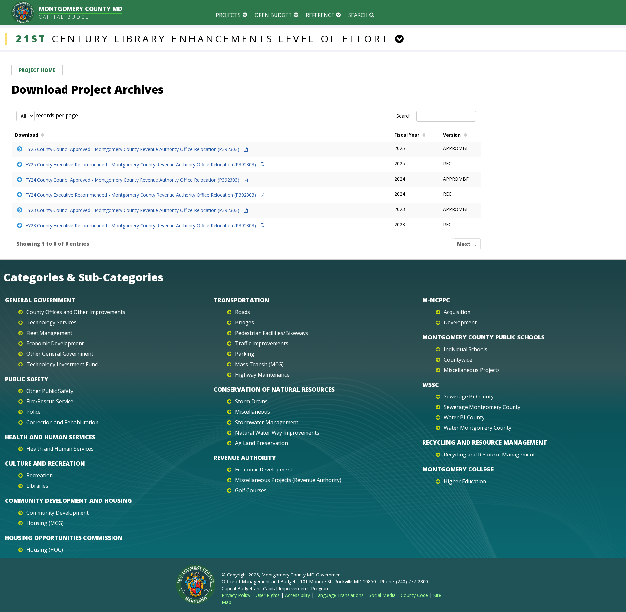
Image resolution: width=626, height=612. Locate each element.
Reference (320, 15)
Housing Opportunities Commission (64, 538)
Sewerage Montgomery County (482, 406)
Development (460, 322)
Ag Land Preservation (261, 443)
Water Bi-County (464, 417)
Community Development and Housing (68, 500)
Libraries (37, 485)
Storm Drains (251, 401)
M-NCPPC (436, 300)
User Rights (268, 595)
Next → (467, 243)
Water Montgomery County (477, 427)
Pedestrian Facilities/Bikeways (271, 332)
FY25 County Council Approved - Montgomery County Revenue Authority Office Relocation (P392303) (133, 149)
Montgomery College (458, 469)
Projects (228, 15)
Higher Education (465, 481)
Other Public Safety (49, 391)
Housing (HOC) (44, 549)
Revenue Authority (245, 458)
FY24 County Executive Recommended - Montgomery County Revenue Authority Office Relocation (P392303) (141, 195)
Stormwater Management (266, 422)
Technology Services (51, 322)
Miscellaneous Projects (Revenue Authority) (288, 480)
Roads (242, 312)
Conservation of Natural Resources (274, 389)
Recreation (39, 475)
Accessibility (297, 595)
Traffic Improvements (261, 343)
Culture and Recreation (45, 463)
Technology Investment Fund (62, 364)
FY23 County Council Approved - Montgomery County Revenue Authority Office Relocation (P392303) (133, 210)
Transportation (241, 300)
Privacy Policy (236, 595)
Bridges (244, 322)
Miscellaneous (252, 411)
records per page (56, 115)
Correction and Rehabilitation (62, 422)
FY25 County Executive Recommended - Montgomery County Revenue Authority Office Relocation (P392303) (141, 164)
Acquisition (457, 312)
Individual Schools (465, 349)
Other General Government (59, 353)
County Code (414, 595)
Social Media (382, 595)
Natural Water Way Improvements (277, 432)
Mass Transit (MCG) (259, 364)
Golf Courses (251, 490)
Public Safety (26, 379)
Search (358, 15)
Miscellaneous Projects (472, 370)
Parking (244, 353)
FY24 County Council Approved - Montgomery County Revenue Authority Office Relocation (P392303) (133, 180)
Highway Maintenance (262, 374)
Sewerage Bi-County (469, 396)
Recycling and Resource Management (484, 442)
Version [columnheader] (452, 135)
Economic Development (55, 343)
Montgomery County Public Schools (483, 337)
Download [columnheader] (26, 135)
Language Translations (339, 595)
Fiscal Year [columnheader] (407, 135)
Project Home (37, 70)
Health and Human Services (50, 437)
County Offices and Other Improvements (75, 312)
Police (33, 411)
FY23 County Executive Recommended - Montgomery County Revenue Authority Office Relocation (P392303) (141, 225)
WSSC (430, 385)
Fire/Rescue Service (49, 401)
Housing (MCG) (45, 523)
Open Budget (273, 15)
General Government (40, 300)
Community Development (57, 512)
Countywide (458, 359)
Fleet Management (49, 332)
